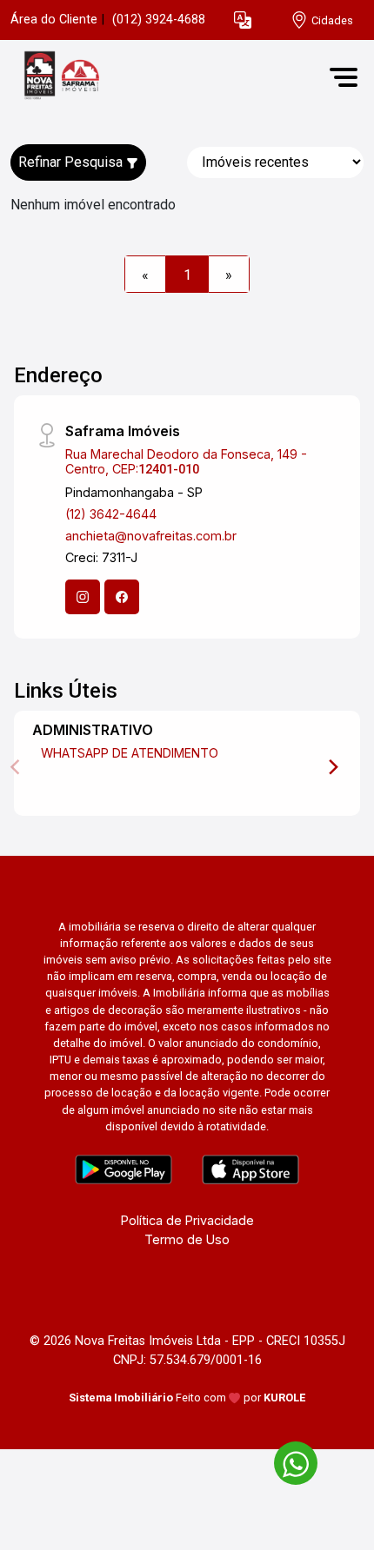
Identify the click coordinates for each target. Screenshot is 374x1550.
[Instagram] (82, 597)
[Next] (332, 767)
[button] (242, 20)
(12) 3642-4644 (111, 514)
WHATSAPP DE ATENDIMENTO (129, 752)
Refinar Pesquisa (72, 162)
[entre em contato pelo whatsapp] (287, 1460)
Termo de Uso (187, 1239)
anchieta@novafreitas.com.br (151, 535)
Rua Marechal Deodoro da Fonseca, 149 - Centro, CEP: (186, 461)
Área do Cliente (53, 19)
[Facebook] (121, 597)
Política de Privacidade (187, 1220)
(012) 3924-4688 (158, 19)
